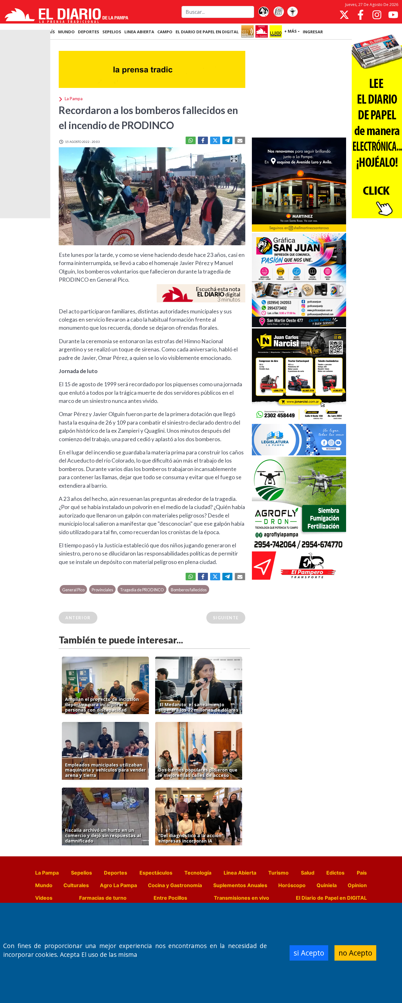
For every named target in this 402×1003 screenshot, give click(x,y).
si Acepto (309, 953)
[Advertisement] (299, 89)
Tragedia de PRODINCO (142, 589)
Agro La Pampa (118, 885)
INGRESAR (313, 32)
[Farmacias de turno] (292, 12)
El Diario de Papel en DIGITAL (207, 32)
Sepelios (81, 873)
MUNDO (66, 32)
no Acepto (355, 953)
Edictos (335, 873)
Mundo (43, 885)
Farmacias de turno (103, 898)
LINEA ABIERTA (139, 32)
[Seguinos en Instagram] (377, 15)
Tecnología (197, 873)
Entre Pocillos (170, 898)
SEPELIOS (111, 32)
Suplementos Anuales (240, 885)
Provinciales (102, 589)
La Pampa (47, 873)
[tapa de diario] (278, 12)
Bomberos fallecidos (189, 589)
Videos (43, 898)
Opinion (357, 885)
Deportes (115, 873)
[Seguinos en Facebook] (361, 15)
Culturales (76, 885)
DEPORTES (88, 32)
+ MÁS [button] (290, 31)
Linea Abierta (240, 873)
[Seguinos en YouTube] (393, 15)
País (362, 873)
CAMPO (164, 32)
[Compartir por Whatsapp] (191, 140)
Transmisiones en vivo (241, 898)
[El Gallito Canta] (263, 12)
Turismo (278, 873)
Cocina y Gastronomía (175, 885)
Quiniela (327, 885)
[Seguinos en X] (344, 15)
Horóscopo (292, 885)
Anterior (78, 617)
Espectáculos (155, 873)
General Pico (73, 589)
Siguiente (226, 617)
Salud (307, 873)
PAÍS (50, 32)
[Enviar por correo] (240, 140)
